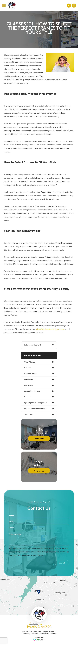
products (27, 397)
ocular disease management (35, 408)
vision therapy (30, 362)
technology (28, 414)
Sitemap (53, 633)
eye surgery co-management (35, 403)
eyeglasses (28, 379)
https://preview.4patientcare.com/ (50, 329)
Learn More (39, 438)
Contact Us (39, 471)
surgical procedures (32, 391)
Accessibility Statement (30, 633)
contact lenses (30, 373)
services (27, 368)
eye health (28, 385)
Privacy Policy (44, 633)
